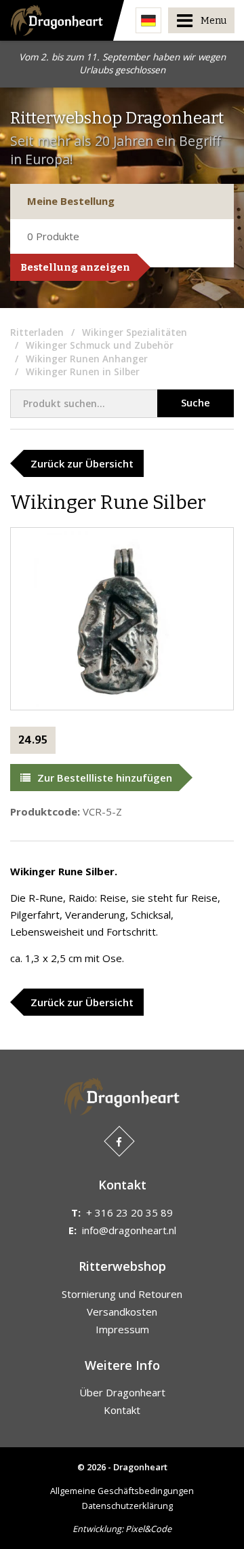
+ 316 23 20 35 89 (129, 1212)
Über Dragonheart (122, 1392)
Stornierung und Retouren (122, 1294)
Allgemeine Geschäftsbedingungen (122, 1491)
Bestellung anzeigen (75, 267)
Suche (195, 402)
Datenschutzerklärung (127, 1505)
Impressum (122, 1329)
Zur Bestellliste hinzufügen (104, 777)
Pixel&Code (148, 1529)
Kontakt (122, 1410)
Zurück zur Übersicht (82, 463)
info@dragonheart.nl (129, 1230)
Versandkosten (122, 1311)
